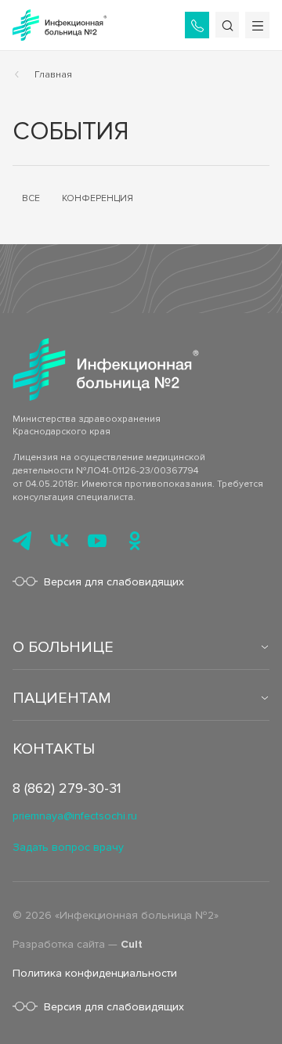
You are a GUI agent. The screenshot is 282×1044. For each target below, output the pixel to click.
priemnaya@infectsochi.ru (75, 816)
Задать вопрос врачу (68, 847)
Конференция (97, 198)
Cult (132, 944)
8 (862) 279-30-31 (67, 788)
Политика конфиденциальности (95, 973)
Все (31, 198)
